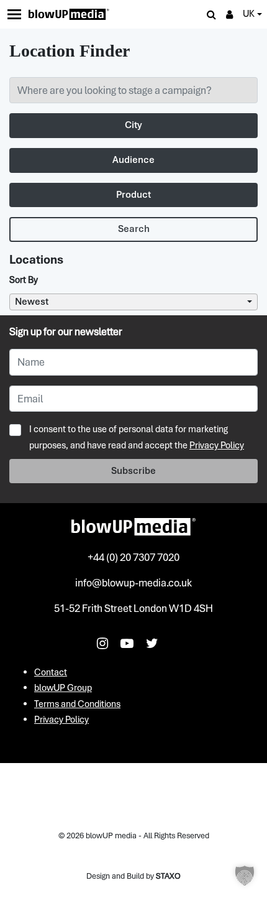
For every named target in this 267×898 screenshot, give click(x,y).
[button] (244, 875)
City (133, 125)
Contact (50, 672)
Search (134, 229)
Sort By (23, 280)
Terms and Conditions (77, 704)
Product (133, 194)
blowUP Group (63, 688)
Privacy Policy (216, 445)
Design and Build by (133, 876)
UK (249, 13)
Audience (133, 160)
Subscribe (133, 471)
